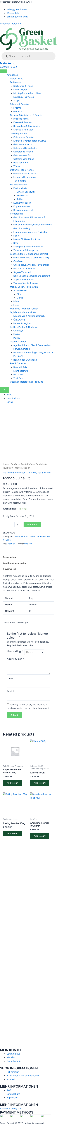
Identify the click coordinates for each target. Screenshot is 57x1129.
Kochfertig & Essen (23, 86)
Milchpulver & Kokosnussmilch (29, 316)
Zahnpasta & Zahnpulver (26, 250)
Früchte (17, 107)
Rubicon (28, 543)
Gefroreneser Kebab (23, 159)
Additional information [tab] (15, 563)
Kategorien (12, 75)
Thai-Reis (18, 378)
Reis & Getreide (18, 363)
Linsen (16, 305)
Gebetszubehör (18, 341)
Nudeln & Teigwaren (23, 97)
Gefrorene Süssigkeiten (25, 148)
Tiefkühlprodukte (18, 133)
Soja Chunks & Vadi (23, 279)
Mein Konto (7, 63)
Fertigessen (16, 82)
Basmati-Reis (20, 367)
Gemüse (17, 111)
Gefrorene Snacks (22, 144)
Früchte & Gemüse (19, 104)
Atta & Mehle (19, 290)
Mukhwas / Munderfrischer (24, 308)
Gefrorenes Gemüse (23, 137)
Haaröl (16, 235)
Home (6, 464)
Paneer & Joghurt (22, 323)
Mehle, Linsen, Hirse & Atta (24, 286)
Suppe (16, 100)
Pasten (17, 334)
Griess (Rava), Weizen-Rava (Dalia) (31, 264)
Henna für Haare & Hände (26, 239)
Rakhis (20, 199)
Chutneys (18, 330)
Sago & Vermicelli (22, 272)
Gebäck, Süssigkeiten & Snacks (26, 115)
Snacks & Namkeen (23, 129)
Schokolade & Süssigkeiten (27, 126)
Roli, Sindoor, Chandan (25, 359)
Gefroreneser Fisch (23, 155)
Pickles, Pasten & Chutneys (24, 327)
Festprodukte (20, 188)
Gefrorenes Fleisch (23, 151)
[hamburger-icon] (3, 71)
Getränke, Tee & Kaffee (22, 170)
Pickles (17, 338)
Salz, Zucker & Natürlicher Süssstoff (31, 276)
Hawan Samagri (21, 349)
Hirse (16, 301)
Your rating (15, 651)
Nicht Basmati (20, 371)
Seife (15, 243)
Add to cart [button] (12, 782)
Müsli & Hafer (20, 89)
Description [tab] (9, 557)
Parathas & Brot (21, 162)
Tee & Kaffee (19, 181)
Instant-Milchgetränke (24, 177)
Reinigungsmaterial (23, 210)
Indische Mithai (21, 118)
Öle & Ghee (19, 319)
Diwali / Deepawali (26, 192)
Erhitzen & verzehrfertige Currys (29, 140)
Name (11, 678)
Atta (19, 294)
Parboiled (18, 374)
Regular (11, 543)
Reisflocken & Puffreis (24, 268)
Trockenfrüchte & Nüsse (25, 283)
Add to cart (32, 524)
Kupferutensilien (21, 206)
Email (10, 691)
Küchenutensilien (22, 202)
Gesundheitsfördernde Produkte (26, 381)
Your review (15, 658)
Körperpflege (16, 213)
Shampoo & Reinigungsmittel (28, 246)
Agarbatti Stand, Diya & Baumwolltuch (32, 345)
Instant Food (16, 78)
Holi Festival (23, 195)
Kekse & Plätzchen (22, 122)
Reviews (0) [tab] (9, 569)
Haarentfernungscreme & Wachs (30, 232)
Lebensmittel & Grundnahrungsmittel (29, 254)
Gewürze (17, 261)
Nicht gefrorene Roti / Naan (27, 93)
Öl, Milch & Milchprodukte (23, 312)
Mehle (20, 297)
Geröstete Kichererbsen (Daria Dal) (31, 257)
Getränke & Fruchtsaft (24, 173)
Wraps (16, 166)
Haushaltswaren (18, 184)
